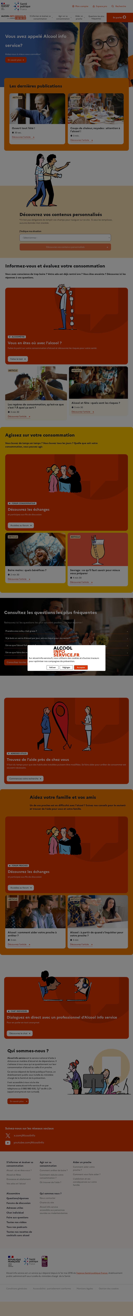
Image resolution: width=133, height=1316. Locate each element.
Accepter (81, 667)
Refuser (52, 667)
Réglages (66, 667)
